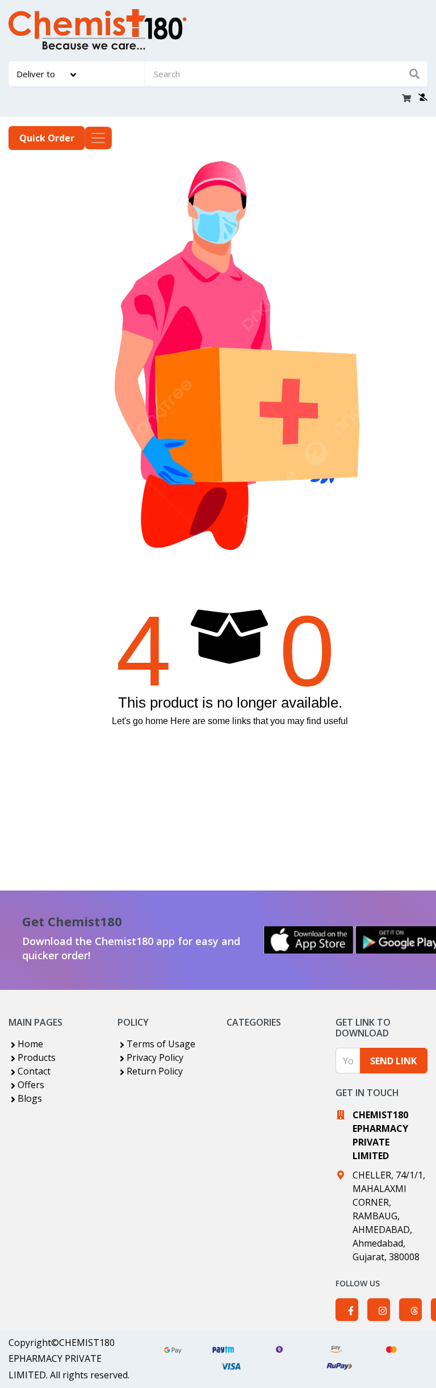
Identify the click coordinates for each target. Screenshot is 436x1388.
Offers (31, 1084)
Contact (34, 1071)
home (156, 721)
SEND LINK (393, 1061)
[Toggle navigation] (98, 138)
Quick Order (46, 138)
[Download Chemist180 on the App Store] (308, 940)
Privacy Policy (155, 1057)
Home (30, 1044)
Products (37, 1057)
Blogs (30, 1098)
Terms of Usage (161, 1044)
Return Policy (155, 1071)
